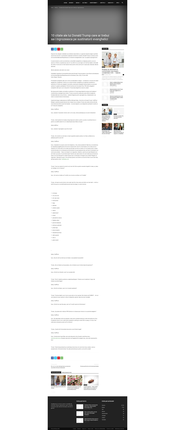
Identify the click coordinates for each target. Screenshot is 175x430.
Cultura (84, 2)
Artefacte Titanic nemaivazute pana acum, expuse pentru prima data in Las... (91, 406)
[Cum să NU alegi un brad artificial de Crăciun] (58, 380)
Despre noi (84, 428)
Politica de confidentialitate (100, 428)
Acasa (65, 2)
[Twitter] (55, 49)
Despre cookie (90, 428)
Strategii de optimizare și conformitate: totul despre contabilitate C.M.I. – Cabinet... (111, 71)
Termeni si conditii (110, 428)
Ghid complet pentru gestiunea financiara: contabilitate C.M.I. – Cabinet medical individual (106, 118)
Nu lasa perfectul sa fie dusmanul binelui (89, 366)
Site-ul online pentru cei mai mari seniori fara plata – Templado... (90, 413)
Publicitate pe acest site (119, 428)
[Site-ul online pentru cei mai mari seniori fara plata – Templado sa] (79, 413)
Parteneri (79, 428)
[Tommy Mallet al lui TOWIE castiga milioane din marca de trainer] (107, 126)
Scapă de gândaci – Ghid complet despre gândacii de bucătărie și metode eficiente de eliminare (91, 388)
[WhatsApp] (61, 49)
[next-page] (54, 392)
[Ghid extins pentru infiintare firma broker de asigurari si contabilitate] (119, 126)
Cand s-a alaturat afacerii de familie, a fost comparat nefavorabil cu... (116, 84)
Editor (103, 74)
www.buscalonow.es (56, 338)
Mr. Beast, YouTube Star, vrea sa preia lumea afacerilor (119, 117)
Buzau (77, 2)
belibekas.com (65, 159)
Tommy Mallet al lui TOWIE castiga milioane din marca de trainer (106, 132)
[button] (122, 2)
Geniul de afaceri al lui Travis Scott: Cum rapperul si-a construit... (116, 91)
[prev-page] (52, 392)
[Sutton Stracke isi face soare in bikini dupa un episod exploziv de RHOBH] (79, 420)
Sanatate (110, 2)
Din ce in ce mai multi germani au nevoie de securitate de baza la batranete (60, 367)
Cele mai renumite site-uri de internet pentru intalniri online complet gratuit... (116, 97)
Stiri (117, 2)
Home (52, 7)
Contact (74, 428)
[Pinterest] (58, 49)
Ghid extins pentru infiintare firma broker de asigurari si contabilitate (119, 132)
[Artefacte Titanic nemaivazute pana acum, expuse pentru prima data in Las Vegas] (79, 406)
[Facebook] (52, 49)
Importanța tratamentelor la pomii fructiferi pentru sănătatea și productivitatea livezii (74, 388)
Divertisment (93, 2)
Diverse (56, 7)
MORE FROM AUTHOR (67, 372)
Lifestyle (102, 2)
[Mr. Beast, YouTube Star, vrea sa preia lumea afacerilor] (119, 111)
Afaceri (71, 2)
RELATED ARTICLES (56, 372)
